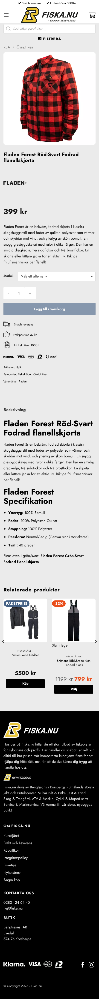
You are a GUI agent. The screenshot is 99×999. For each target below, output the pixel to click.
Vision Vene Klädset (25, 655)
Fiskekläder (25, 374)
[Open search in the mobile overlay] (49, 28)
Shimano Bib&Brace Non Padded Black (73, 663)
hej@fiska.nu (13, 908)
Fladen (22, 381)
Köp (25, 683)
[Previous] (3, 650)
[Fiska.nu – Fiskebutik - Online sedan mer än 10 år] (49, 15)
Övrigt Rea (25, 47)
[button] (6, 15)
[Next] (95, 650)
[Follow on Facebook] (83, 965)
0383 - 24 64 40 (16, 902)
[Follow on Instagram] (91, 965)
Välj (74, 689)
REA (6, 47)
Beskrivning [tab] (14, 410)
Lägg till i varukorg (49, 309)
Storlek (8, 275)
